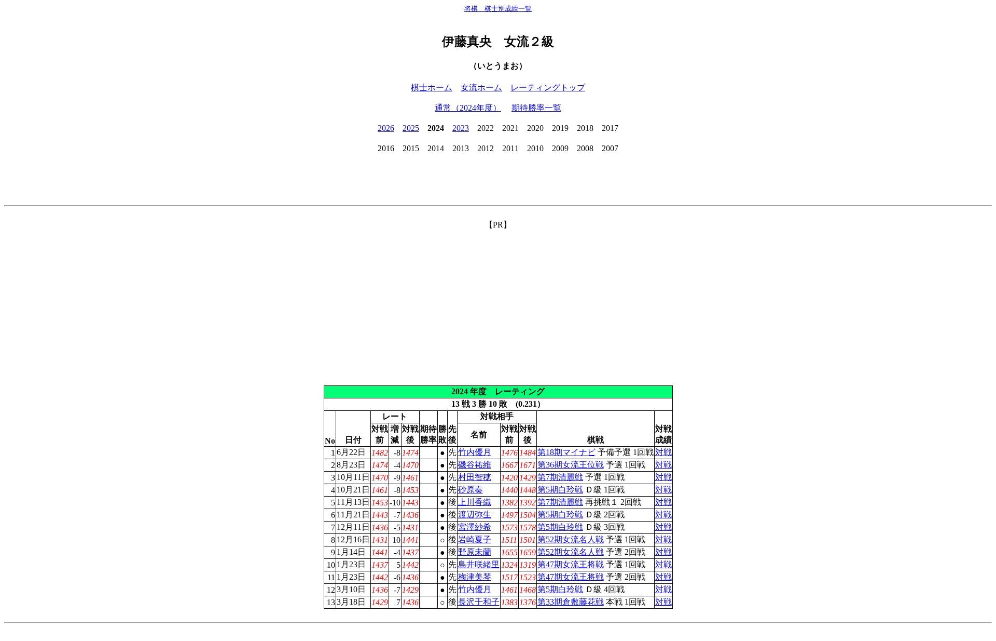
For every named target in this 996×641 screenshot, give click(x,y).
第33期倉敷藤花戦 (570, 601)
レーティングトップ (547, 87)
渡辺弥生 (474, 514)
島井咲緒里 (479, 564)
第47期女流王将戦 (570, 564)
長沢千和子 (479, 601)
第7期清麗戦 (560, 477)
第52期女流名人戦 (570, 539)
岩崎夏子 (474, 539)
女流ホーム (481, 87)
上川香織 (474, 502)
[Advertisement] (498, 303)
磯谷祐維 (474, 464)
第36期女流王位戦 (570, 464)
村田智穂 (474, 477)
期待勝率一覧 (536, 107)
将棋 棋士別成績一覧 (498, 8)
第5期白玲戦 (560, 489)
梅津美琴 (474, 576)
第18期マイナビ (566, 452)
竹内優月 (474, 452)
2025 (411, 128)
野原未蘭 (474, 551)
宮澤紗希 (474, 527)
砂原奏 (470, 489)
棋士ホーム (431, 87)
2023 (460, 128)
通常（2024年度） (468, 107)
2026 (386, 128)
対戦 (663, 452)
